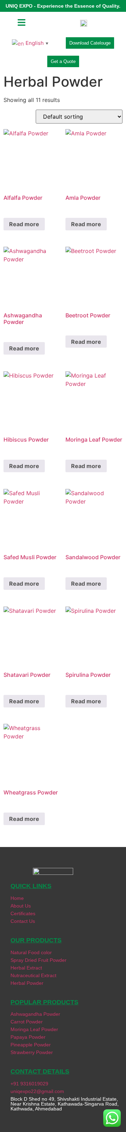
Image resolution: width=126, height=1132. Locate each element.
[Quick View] (16, 208)
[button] (22, 22)
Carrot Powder (26, 1021)
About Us (20, 906)
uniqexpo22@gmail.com (37, 1091)
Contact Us (22, 921)
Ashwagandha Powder (35, 1014)
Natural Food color (31, 952)
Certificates (22, 913)
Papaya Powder (28, 1037)
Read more (24, 224)
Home (17, 898)
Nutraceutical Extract (34, 975)
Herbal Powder (26, 983)
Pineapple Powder (30, 1044)
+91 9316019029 (29, 1083)
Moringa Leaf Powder (34, 1029)
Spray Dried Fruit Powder (38, 960)
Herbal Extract (26, 968)
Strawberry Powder (31, 1052)
